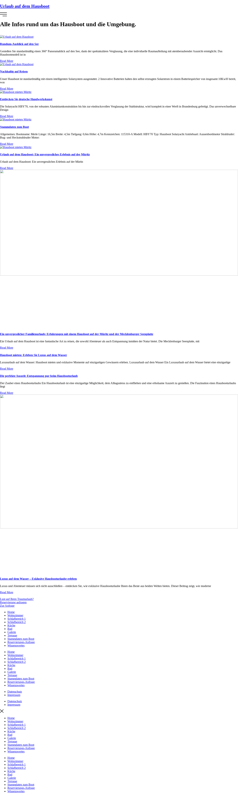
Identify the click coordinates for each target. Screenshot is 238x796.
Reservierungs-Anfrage (21, 642)
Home (11, 612)
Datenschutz (14, 691)
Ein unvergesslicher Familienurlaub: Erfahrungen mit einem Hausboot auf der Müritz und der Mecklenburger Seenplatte (76, 334)
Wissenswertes (16, 645)
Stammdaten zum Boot (14, 126)
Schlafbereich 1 (16, 618)
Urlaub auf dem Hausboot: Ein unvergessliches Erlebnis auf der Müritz (45, 154)
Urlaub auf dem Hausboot (24, 6)
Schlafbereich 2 (16, 622)
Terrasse (12, 635)
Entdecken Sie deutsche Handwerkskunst (26, 99)
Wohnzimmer (15, 615)
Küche (11, 625)
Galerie (11, 632)
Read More (6, 60)
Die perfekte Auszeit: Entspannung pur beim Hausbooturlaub (39, 375)
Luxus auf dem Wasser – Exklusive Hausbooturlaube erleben (38, 578)
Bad (9, 628)
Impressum (13, 695)
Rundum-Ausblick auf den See (19, 44)
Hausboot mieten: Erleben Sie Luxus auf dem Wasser (33, 355)
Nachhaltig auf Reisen (14, 71)
